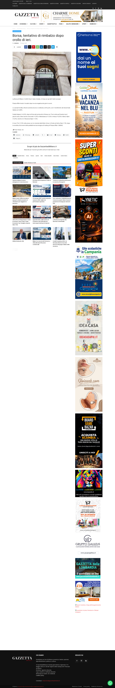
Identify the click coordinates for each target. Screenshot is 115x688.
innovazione (20, 686)
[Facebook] (95, 8)
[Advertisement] (88, 632)
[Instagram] (98, 8)
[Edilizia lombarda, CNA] (22, 233)
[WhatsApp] (37, 47)
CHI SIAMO (15, 3)
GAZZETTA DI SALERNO (76, 3)
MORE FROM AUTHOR (30, 162)
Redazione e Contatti (77, 686)
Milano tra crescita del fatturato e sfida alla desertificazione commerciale (41, 243)
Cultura (33, 24)
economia (15, 157)
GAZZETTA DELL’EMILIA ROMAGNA (41, 3)
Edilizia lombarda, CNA (18, 241)
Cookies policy (40, 675)
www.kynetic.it (40, 686)
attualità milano (20, 155)
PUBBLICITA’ (15, 5)
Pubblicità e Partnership (96, 686)
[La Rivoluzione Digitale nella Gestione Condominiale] (62, 212)
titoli (42, 155)
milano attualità (47, 155)
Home (15, 24)
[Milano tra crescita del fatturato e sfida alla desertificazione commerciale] (42, 233)
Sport (84, 24)
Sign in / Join (29, 1)
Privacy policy (86, 686)
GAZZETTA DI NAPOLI (64, 3)
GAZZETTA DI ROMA (54, 3)
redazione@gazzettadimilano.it (51, 681)
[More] (57, 47)
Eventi (41, 24)
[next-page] (16, 250)
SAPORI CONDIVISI (87, 3)
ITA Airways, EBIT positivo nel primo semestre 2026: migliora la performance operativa (42, 200)
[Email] (45, 47)
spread (37, 155)
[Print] (49, 47)
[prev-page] (14, 250)
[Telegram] (53, 47)
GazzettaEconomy (21, 28)
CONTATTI (94, 3)
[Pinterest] (33, 47)
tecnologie (34, 686)
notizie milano (64, 155)
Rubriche (93, 24)
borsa (27, 155)
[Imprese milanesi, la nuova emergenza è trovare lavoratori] (22, 172)
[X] (29, 47)
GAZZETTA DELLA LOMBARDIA (25, 3)
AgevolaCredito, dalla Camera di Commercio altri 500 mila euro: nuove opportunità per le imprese (41, 221)
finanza (32, 155)
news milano (56, 155)
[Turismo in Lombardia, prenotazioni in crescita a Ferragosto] (62, 172)
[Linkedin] (101, 8)
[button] (93, 8)
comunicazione (27, 686)
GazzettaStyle (52, 24)
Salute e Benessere (72, 24)
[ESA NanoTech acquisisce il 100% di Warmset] (42, 172)
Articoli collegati (18, 162)
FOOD (60, 24)
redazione (16, 43)
